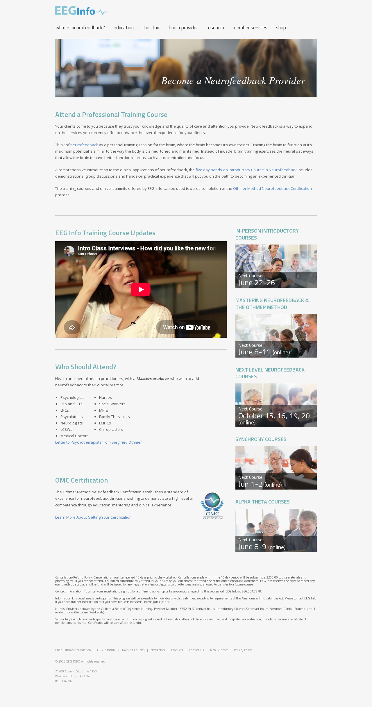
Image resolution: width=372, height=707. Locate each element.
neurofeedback (84, 144)
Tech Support (219, 650)
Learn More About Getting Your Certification (93, 517)
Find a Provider (183, 27)
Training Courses (133, 650)
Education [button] (124, 27)
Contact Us (196, 650)
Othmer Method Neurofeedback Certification (272, 188)
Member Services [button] (250, 27)
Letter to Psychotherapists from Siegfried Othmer (98, 442)
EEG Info (81, 11)
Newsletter (158, 650)
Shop (281, 27)
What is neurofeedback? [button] (80, 27)
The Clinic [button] (151, 27)
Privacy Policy (243, 650)
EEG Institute (106, 650)
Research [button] (215, 27)
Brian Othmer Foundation (73, 650)
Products (177, 650)
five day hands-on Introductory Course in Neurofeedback (246, 169)
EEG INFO (73, 661)
